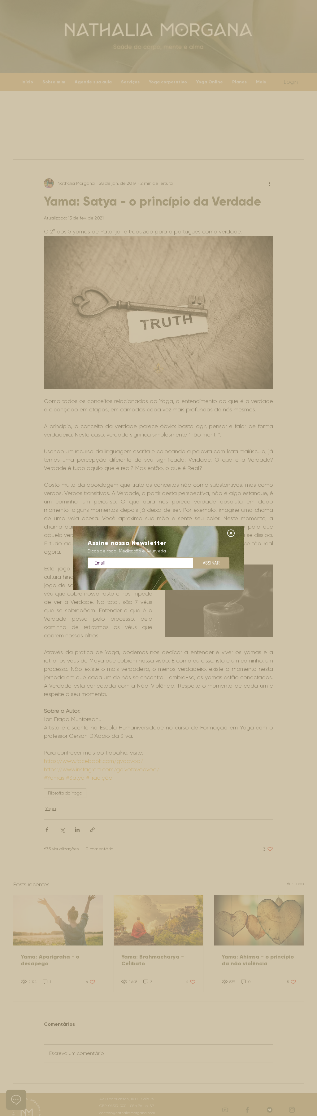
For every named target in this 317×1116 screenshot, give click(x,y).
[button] (231, 533)
